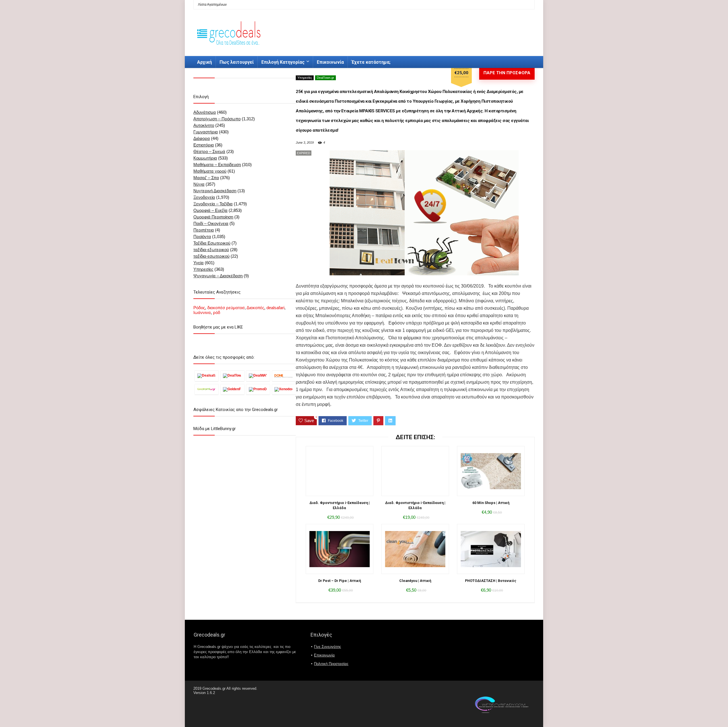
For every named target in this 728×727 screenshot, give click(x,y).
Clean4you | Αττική (415, 581)
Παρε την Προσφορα (506, 72)
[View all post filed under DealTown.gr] (232, 375)
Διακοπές (255, 307)
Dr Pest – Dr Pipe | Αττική (339, 581)
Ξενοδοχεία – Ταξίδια (213, 203)
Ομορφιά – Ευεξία (210, 210)
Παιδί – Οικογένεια (210, 223)
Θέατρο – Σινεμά (209, 151)
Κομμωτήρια (205, 158)
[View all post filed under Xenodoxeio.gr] (284, 389)
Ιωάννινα (202, 312)
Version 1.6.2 (204, 693)
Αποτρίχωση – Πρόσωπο (217, 118)
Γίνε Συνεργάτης (327, 647)
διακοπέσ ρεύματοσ (226, 307)
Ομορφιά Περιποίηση (213, 216)
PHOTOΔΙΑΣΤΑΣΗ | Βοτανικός (490, 581)
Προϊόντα (202, 236)
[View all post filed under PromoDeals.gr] (258, 389)
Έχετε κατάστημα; (370, 62)
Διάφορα (201, 138)
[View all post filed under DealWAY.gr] (258, 375)
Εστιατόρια (203, 144)
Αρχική (204, 62)
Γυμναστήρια (205, 131)
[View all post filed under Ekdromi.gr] (206, 389)
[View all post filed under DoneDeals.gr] (284, 375)
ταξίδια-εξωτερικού (211, 249)
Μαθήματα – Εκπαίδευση (217, 164)
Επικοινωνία (330, 62)
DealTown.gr (325, 77)
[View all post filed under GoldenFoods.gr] (232, 389)
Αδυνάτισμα (204, 112)
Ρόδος (199, 307)
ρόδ (216, 312)
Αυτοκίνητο (203, 125)
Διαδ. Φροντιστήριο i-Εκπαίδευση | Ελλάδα (339, 505)
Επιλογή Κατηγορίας (283, 62)
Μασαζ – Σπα (206, 177)
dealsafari (275, 307)
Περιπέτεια (203, 230)
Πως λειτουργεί (237, 62)
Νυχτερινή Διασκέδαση (214, 190)
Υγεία (198, 262)
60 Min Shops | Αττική (490, 503)
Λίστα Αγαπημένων (212, 5)
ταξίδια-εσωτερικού (211, 256)
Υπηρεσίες (304, 77)
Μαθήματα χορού (209, 171)
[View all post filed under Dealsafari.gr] (206, 375)
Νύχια (198, 184)
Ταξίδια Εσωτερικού (211, 243)
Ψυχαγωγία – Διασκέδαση (218, 275)
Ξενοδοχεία (204, 197)
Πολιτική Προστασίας (331, 664)
